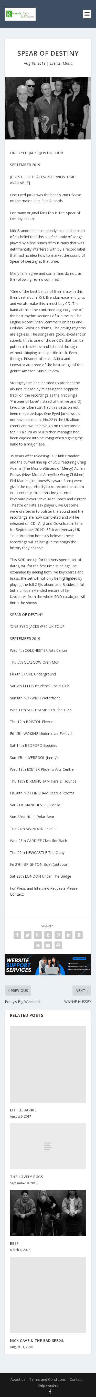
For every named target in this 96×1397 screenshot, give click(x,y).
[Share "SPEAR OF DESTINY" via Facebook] (17, 935)
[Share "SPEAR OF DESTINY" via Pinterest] (58, 935)
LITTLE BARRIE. (24, 1110)
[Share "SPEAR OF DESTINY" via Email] (48, 945)
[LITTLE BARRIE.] (48, 1064)
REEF (14, 1243)
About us (17, 1379)
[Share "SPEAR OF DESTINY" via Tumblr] (48, 935)
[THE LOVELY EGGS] (48, 1146)
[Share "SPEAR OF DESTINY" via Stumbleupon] (38, 945)
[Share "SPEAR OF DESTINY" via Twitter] (28, 935)
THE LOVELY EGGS (26, 1176)
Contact (76, 1379)
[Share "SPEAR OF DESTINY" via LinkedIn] (68, 935)
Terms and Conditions (47, 1379)
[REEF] (48, 1213)
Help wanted (48, 1385)
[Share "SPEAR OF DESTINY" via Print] (58, 945)
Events (55, 63)
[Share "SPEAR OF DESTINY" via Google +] (38, 935)
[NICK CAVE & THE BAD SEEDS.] (48, 1295)
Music (67, 63)
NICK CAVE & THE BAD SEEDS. (37, 1340)
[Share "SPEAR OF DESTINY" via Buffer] (79, 935)
